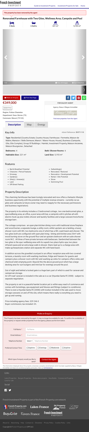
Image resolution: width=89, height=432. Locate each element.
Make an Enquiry (12, 98)
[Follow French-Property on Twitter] (10, 390)
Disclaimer (38, 423)
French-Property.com (19, 427)
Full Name (17, 329)
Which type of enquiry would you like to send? (22, 360)
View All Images (62, 83)
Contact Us (29, 423)
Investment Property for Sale (68, 6)
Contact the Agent (49, 359)
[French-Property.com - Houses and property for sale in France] (16, 406)
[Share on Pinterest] (78, 98)
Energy (41, 124)
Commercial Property (65, 378)
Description (14, 124)
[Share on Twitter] (73, 98)
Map (29, 124)
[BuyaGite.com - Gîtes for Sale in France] (11, 413)
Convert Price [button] (7, 108)
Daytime (31, 348)
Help (22, 423)
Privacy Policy (48, 423)
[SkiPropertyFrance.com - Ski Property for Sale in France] (60, 406)
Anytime (67, 348)
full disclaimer (48, 368)
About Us (6, 423)
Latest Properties (10, 378)
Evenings (43, 348)
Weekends (55, 348)
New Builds (53, 378)
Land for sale (9, 380)
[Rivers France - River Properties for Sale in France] (32, 413)
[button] (8, 57)
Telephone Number (15, 341)
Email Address (16, 335)
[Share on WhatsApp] (84, 98)
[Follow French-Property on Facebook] (6, 390)
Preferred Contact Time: (13, 348)
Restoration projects (40, 378)
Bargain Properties (24, 378)
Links (68, 423)
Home (83, 6)
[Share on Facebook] (68, 98)
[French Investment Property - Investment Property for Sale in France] (54, 413)
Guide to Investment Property (44, 6)
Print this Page (30, 98)
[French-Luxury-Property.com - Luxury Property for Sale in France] (75, 406)
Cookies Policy (60, 423)
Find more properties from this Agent (65, 118)
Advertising (15, 423)
